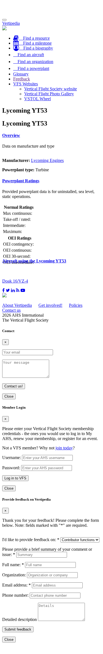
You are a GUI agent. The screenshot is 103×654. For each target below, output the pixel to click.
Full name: (13, 564)
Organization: (14, 574)
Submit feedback (17, 629)
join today (64, 448)
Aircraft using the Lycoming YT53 (34, 261)
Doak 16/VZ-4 (15, 281)
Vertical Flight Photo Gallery (49, 93)
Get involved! (50, 305)
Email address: (16, 585)
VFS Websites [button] (25, 84)
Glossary (21, 74)
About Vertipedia (17, 305)
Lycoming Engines (47, 160)
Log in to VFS (15, 478)
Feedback (21, 79)
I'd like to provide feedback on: (30, 539)
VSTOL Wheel (37, 98)
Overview (11, 135)
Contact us (11, 310)
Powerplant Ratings (20, 180)
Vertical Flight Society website (50, 88)
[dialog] (51, 448)
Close (8, 396)
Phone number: (15, 595)
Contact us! (13, 386)
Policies (75, 305)
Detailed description (19, 619)
